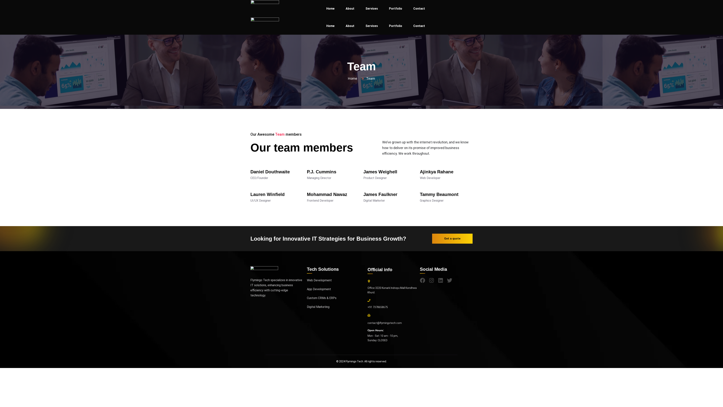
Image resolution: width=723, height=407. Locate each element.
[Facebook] (422, 280)
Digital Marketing (318, 307)
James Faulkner (380, 194)
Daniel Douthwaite (270, 171)
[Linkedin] (440, 280)
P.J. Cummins (321, 171)
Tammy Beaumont (439, 194)
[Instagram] (431, 280)
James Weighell (380, 171)
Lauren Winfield (267, 194)
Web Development (319, 280)
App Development (319, 289)
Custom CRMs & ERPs (321, 298)
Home (353, 78)
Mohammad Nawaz (327, 194)
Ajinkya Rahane (436, 171)
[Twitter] (449, 280)
